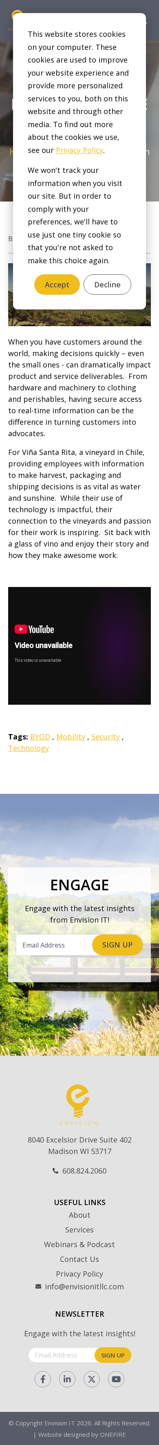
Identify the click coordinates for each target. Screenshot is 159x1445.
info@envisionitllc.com (84, 1286)
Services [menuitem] (79, 1229)
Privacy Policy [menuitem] (79, 1273)
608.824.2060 (84, 1171)
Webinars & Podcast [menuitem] (79, 1244)
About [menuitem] (80, 1214)
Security (105, 737)
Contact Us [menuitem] (79, 1259)
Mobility (70, 737)
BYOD (40, 737)
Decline (107, 284)
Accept (57, 284)
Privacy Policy (79, 150)
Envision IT (59, 1423)
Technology (28, 748)
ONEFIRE (113, 1434)
